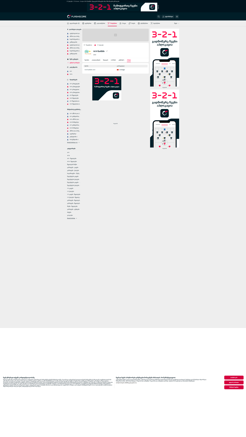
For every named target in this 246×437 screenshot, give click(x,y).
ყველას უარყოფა (234, 382)
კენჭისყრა (121, 60)
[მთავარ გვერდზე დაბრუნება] (80, 16)
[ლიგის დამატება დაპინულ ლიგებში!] (106, 51)
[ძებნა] (159, 17)
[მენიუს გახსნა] (177, 17)
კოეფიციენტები (96, 60)
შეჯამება (87, 60)
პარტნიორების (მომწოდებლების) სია (126, 382)
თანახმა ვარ (233, 377)
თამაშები (113, 60)
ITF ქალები (100, 45)
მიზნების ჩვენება (234, 387)
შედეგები (105, 60)
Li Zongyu (122, 70)
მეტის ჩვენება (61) (72, 142)
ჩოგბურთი (89, 45)
